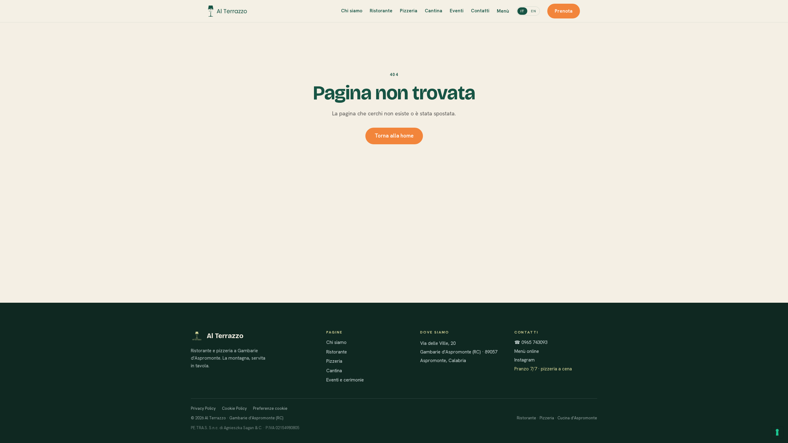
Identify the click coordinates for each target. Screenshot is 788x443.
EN (533, 11)
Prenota (564, 11)
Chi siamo (351, 11)
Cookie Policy (234, 408)
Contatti (480, 11)
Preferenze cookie (270, 408)
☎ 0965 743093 (530, 342)
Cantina (433, 11)
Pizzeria (408, 11)
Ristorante (381, 11)
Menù (503, 11)
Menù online (526, 351)
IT (523, 11)
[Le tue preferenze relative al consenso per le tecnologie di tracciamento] (777, 432)
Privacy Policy (203, 408)
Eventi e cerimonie (345, 380)
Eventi (457, 11)
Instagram (524, 360)
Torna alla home (394, 135)
